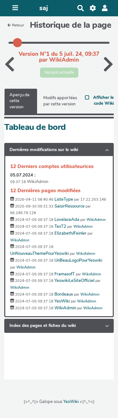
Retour (18, 25)
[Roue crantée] (92, 8)
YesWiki (71, 402)
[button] (104, 8)
